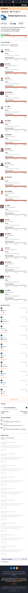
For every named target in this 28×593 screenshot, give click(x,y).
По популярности (10, 438)
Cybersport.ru (11, 590)
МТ (10, 5)
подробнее (18, 579)
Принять (14, 583)
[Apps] (20, 2)
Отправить (26, 559)
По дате (3, 438)
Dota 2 (2, 5)
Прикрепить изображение (23, 559)
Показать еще (14, 399)
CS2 (6, 5)
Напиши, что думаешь (7, 559)
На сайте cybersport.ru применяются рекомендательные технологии (14, 574)
